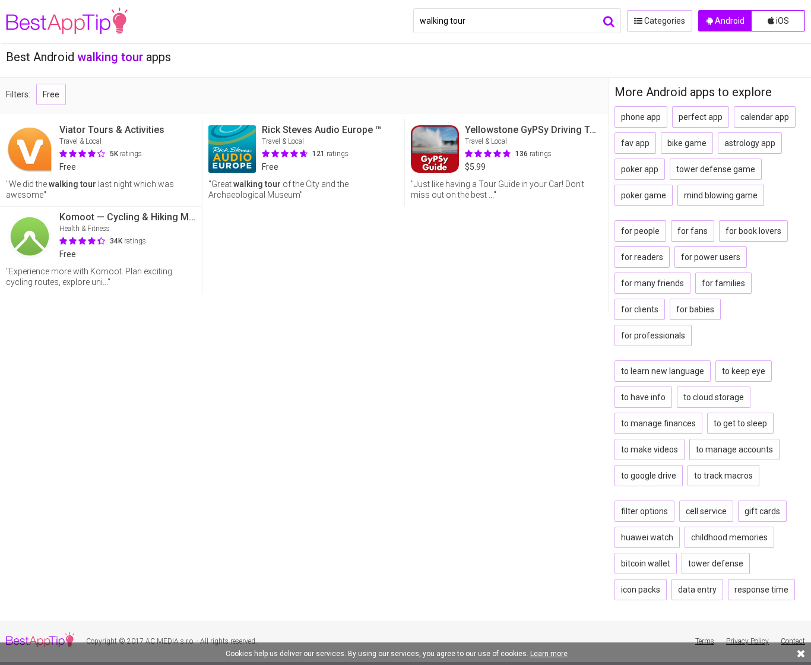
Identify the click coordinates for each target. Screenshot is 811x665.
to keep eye (743, 371)
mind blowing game (721, 195)
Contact (793, 641)
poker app (639, 169)
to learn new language (662, 371)
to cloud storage (713, 397)
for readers (642, 257)
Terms (704, 641)
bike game (687, 143)
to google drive (648, 475)
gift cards (762, 511)
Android (729, 21)
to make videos (649, 449)
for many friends (652, 283)
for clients (639, 309)
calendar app (764, 117)
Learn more (549, 654)
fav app (635, 143)
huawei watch (647, 537)
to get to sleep (740, 423)
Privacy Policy (747, 641)
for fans (692, 231)
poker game (643, 195)
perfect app (701, 117)
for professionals (653, 335)
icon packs (640, 589)
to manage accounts (734, 449)
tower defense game (715, 169)
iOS (781, 21)
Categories (663, 21)
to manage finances (658, 423)
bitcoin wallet (645, 563)
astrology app (749, 143)
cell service (706, 511)
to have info (643, 397)
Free (51, 94)
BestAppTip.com (67, 21)
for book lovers (753, 231)
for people (640, 231)
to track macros (723, 475)
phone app (641, 117)
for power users (710, 257)
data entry (697, 589)
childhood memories (729, 537)
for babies (695, 309)
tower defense (715, 563)
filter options (644, 511)
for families (723, 283)
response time (761, 589)
